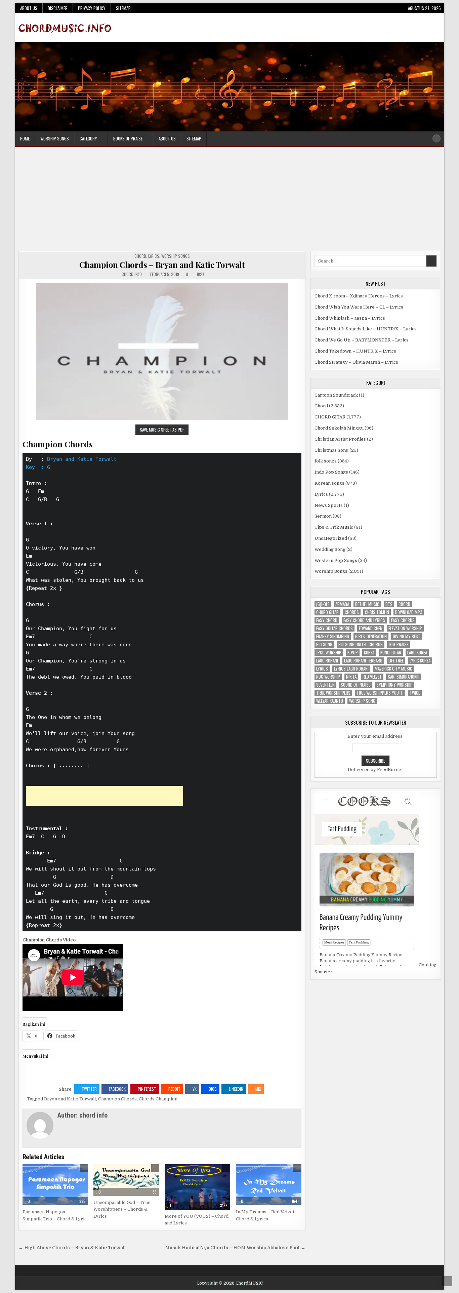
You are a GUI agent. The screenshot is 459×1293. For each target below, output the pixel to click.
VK (195, 1089)
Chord (140, 256)
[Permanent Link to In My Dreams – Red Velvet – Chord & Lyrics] (268, 1184)
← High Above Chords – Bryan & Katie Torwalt (72, 1247)
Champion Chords (117, 1098)
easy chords (403, 620)
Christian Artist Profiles (340, 439)
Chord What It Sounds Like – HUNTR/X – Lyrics (366, 328)
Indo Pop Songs (331, 472)
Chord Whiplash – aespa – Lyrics (350, 318)
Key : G (38, 467)
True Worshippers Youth (380, 693)
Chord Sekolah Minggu (339, 428)
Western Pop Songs (336, 560)
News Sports (329, 505)
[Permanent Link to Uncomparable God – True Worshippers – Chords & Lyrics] (126, 1180)
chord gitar (327, 612)
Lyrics (153, 256)
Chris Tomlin (377, 612)
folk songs (326, 460)
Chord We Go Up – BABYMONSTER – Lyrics (362, 339)
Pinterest (147, 1089)
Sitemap (123, 8)
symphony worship (394, 685)
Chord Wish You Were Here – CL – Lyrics (359, 307)
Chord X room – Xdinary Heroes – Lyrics (359, 295)
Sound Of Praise (355, 685)
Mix (258, 1089)
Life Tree (396, 660)
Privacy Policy (92, 8)
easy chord (326, 620)
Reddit (174, 1089)
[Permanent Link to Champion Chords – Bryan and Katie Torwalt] (162, 351)
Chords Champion (158, 1098)
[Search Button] (436, 138)
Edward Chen (370, 628)
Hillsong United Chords (360, 644)
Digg (213, 1089)
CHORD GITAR (330, 416)
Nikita (351, 677)
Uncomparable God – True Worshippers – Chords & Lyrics (122, 1209)
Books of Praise (127, 138)
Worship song (362, 701)
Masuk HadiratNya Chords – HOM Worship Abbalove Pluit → (235, 1247)
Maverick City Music (393, 668)
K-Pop (352, 652)
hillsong (324, 644)
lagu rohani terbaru (363, 660)
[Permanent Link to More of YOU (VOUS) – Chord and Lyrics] (197, 1187)
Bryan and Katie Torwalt (82, 459)
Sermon (323, 516)
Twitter (89, 1089)
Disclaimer (58, 8)
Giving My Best (406, 636)
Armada (342, 604)
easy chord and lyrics (364, 620)
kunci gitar (390, 652)
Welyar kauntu (329, 701)
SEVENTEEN (325, 685)
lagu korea (417, 652)
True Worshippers (333, 693)
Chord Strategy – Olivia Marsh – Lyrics (356, 362)
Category (88, 138)
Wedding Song (330, 549)
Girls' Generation (371, 636)
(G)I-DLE (322, 604)
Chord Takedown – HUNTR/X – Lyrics (355, 351)
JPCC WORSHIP (328, 652)
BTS (388, 604)
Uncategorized (331, 538)
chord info (132, 274)
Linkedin (236, 1089)
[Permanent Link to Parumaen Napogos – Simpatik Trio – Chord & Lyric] (55, 1184)
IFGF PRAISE (398, 644)
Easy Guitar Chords (334, 628)
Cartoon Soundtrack (336, 395)
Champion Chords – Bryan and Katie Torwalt (162, 264)
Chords (352, 612)
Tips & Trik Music (334, 527)
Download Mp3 (408, 612)
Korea (369, 652)
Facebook (117, 1089)
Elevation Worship (405, 628)
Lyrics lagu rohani (351, 668)
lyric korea (420, 660)
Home (25, 138)
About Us (28, 8)
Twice (415, 693)
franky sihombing (332, 636)
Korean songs (329, 483)
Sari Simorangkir (404, 677)
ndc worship (328, 677)
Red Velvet (372, 677)
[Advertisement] (229, 201)
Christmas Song (331, 450)
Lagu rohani (327, 660)
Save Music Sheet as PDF (162, 429)
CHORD (404, 604)
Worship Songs (54, 138)
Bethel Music (367, 604)
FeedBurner (390, 769)
